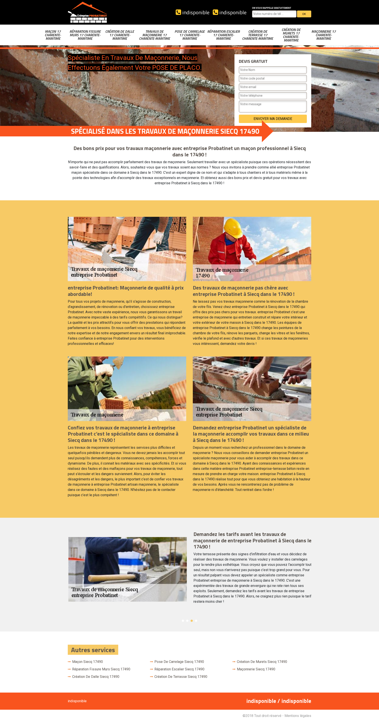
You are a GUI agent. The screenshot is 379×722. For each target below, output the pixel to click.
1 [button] (183, 621)
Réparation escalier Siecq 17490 (179, 669)
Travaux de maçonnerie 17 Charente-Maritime (154, 35)
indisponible (195, 12)
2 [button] (187, 621)
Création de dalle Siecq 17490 (95, 677)
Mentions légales (297, 716)
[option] (189, 569)
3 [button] (192, 621)
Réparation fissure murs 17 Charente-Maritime (85, 35)
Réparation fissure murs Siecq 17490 (101, 669)
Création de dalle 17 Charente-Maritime (119, 35)
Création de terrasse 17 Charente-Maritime (257, 35)
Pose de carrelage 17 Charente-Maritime (190, 35)
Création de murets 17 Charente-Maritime (291, 35)
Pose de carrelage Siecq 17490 (179, 662)
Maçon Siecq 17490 (87, 662)
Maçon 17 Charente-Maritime (53, 35)
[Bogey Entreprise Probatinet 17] (87, 12)
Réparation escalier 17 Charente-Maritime (223, 35)
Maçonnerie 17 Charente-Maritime (323, 35)
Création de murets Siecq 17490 (262, 662)
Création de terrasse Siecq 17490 (180, 677)
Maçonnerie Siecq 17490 (256, 669)
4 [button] (196, 621)
